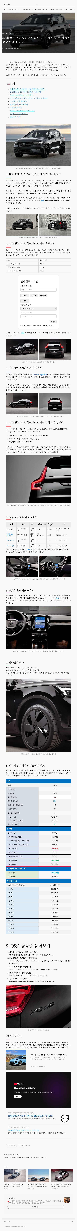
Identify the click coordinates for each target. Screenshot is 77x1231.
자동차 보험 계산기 (27, 9)
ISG (57, 598)
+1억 (24, 301)
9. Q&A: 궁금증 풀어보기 (19, 114)
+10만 (25, 295)
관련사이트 (7, 1221)
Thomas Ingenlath (40, 374)
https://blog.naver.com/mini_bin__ (19, 1113)
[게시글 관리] (14, 1145)
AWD (28, 549)
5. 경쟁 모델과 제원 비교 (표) (20, 101)
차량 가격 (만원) (26, 286)
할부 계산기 (7, 1224)
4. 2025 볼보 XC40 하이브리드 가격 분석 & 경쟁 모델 (28, 98)
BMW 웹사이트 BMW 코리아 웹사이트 (23, 1130)
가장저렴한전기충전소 (55, 9)
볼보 (22, 332)
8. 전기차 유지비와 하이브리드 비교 (22, 110)
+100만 (34, 295)
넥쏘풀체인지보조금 (41, 9)
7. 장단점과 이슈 (16, 107)
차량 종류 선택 (25, 305)
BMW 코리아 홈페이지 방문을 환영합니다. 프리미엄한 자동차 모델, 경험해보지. (36, 1133)
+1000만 (43, 295)
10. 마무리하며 (15, 117)
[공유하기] (12, 1145)
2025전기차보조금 (70, 9)
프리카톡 (11, 1198)
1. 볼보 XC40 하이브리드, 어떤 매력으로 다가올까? (27, 89)
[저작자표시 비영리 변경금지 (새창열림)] (28, 1145)
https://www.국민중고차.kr (16, 1127)
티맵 (42, 200)
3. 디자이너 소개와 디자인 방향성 (21, 95)
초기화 (53, 322)
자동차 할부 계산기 (13, 9)
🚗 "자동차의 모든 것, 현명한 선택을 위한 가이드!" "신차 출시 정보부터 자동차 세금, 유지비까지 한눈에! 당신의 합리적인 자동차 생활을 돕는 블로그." (35, 1202)
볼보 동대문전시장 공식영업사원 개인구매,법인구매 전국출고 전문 (32, 1118)
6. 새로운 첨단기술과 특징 (19, 104)
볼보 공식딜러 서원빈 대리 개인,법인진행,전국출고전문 (30, 1116)
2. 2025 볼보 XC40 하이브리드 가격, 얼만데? (25, 92)
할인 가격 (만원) (26, 313)
